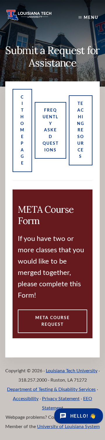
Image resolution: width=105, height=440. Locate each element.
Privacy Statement (61, 398)
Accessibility (25, 398)
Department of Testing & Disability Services (51, 389)
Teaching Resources (80, 130)
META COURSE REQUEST (52, 321)
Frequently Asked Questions (51, 130)
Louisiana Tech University (71, 371)
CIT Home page (22, 130)
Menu (91, 18)
